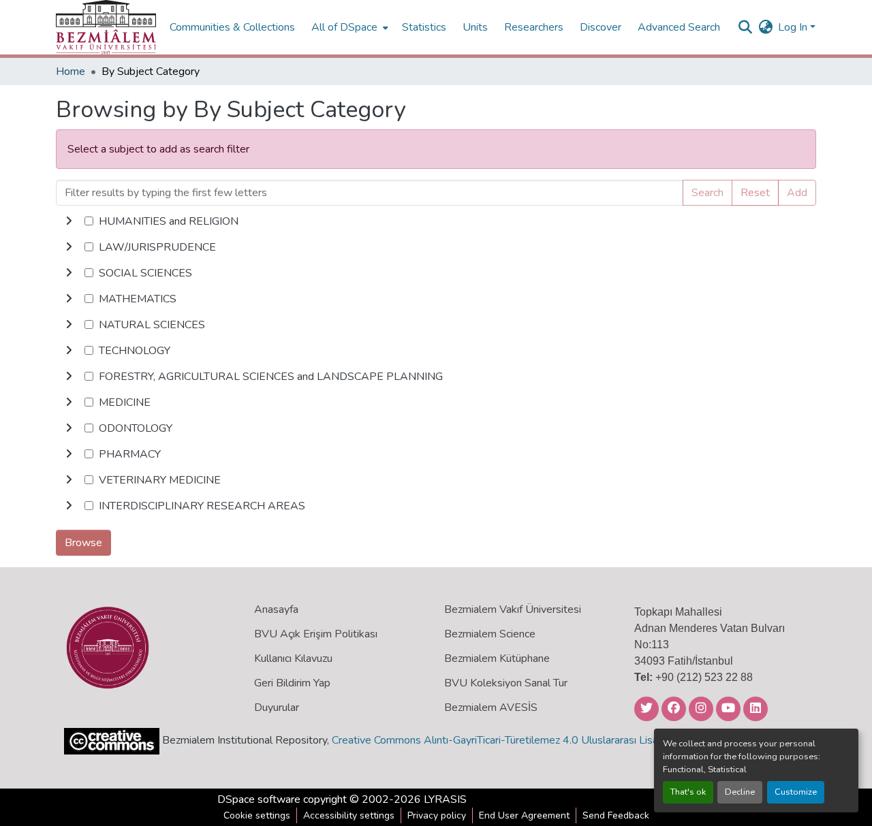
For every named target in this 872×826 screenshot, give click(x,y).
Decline (740, 792)
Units (475, 27)
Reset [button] (755, 192)
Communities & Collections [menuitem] (232, 27)
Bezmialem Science (489, 634)
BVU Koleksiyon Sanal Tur (505, 683)
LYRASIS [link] (445, 799)
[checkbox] (88, 221)
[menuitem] (348, 27)
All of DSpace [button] (344, 27)
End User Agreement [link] (524, 815)
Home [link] (70, 71)
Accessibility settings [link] (348, 815)
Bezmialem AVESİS (491, 707)
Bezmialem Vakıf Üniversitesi (512, 609)
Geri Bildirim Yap (292, 683)
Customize (796, 792)
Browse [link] (83, 542)
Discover (600, 27)
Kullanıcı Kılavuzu (293, 658)
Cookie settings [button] (256, 815)
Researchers (533, 27)
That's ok (688, 792)
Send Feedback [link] (615, 815)
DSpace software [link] (258, 799)
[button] (106, 27)
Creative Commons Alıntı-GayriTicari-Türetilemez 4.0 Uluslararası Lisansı (501, 740)
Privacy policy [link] (436, 815)
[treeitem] (436, 247)
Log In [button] (794, 27)
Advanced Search (679, 27)
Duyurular (276, 707)
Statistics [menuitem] (424, 27)
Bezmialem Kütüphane (497, 658)
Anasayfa (276, 609)
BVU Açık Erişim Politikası (315, 634)
